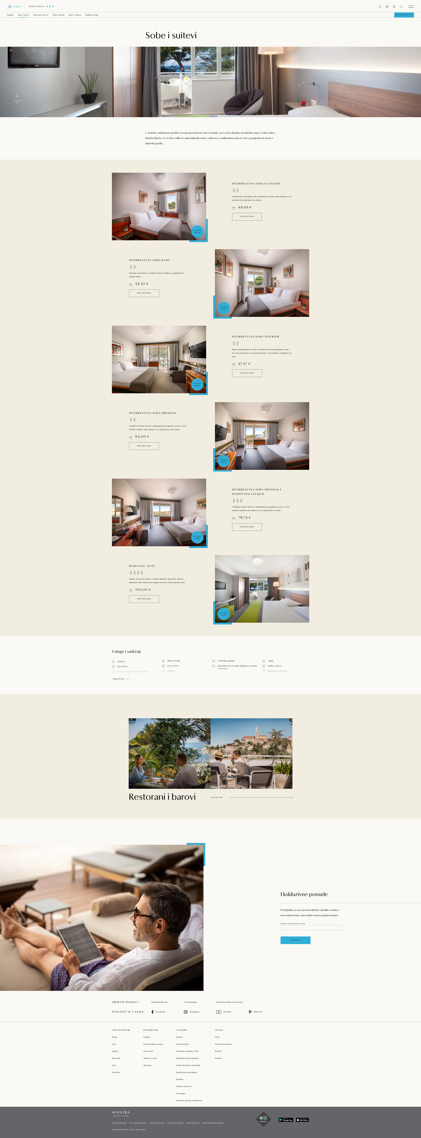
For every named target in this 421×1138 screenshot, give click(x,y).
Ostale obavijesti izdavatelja (188, 1065)
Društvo (179, 1037)
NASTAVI (295, 940)
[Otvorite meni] (411, 6)
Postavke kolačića (175, 1123)
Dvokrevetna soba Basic (150, 260)
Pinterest (258, 1012)
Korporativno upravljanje (186, 1072)
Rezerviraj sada (404, 15)
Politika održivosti (183, 1086)
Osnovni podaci (182, 1044)
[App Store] (302, 1120)
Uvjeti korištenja (119, 1123)
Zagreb (115, 1051)
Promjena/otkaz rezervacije (229, 1002)
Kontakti (179, 1079)
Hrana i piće (148, 1051)
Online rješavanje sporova (213, 1123)
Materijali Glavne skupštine (187, 1058)
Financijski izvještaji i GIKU (187, 1051)
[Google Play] (285, 1120)
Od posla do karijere (223, 1044)
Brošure (218, 1051)
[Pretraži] (401, 6)
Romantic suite (142, 566)
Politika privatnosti (138, 1123)
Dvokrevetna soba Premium (152, 413)
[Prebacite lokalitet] (387, 6)
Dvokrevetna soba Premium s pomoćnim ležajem (256, 491)
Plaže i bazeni (58, 15)
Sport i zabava (75, 15)
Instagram (194, 1012)
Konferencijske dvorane (153, 1044)
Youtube (227, 1012)
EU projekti (180, 1093)
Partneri (218, 1058)
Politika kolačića (157, 1123)
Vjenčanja (147, 1065)
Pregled (10, 15)
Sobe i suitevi (23, 15)
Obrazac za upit (150, 1058)
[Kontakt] (380, 6)
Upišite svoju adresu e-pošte (293, 924)
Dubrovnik (116, 1058)
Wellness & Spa (91, 15)
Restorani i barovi (40, 15)
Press (217, 1037)
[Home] (14, 6)
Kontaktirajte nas (160, 1002)
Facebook (160, 1012)
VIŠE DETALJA (247, 217)
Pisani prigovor (192, 1123)
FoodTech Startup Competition (189, 1100)
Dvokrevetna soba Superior (255, 336)
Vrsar (114, 1044)
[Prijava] (394, 6)
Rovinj (114, 1037)
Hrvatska (116, 1072)
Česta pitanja (190, 1002)
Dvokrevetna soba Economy (256, 183)
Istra (114, 1065)
